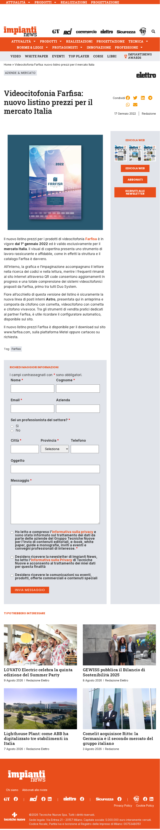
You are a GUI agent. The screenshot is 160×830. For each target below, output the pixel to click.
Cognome (65, 380)
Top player (79, 56)
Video (15, 56)
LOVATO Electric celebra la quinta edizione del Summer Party (38, 672)
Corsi (98, 56)
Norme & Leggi (30, 47)
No (18, 430)
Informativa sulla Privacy (51, 560)
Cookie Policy (145, 805)
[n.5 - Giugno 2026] (135, 154)
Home (7, 64)
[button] (153, 31)
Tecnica (135, 41)
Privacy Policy (123, 805)
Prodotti (43, 2)
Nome (17, 380)
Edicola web (135, 168)
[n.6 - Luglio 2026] (120, 154)
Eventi (58, 56)
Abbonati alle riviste (34, 790)
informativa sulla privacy (72, 532)
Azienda (63, 400)
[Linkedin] (50, 799)
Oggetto (18, 460)
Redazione (149, 113)
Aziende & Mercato (20, 73)
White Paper (36, 56)
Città (16, 440)
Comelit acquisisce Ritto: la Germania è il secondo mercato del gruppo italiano (118, 738)
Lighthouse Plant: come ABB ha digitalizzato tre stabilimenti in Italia (36, 738)
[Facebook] (16, 799)
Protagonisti (65, 47)
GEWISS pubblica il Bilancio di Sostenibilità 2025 (114, 672)
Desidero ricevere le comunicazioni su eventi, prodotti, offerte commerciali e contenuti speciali (56, 576)
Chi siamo (12, 790)
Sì (17, 426)
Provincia (50, 440)
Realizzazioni (74, 2)
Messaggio (21, 480)
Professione (126, 47)
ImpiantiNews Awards (140, 56)
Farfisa (16, 349)
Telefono (78, 440)
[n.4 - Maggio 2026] (149, 154)
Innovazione (99, 47)
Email (16, 400)
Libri (112, 56)
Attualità (16, 2)
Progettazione (105, 2)
